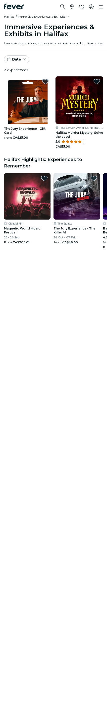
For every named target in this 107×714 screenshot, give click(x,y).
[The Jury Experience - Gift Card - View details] (28, 100)
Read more (95, 43)
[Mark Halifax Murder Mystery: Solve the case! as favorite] (97, 81)
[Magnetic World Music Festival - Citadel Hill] (27, 196)
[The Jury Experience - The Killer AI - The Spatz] (77, 196)
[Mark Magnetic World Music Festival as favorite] (44, 178)
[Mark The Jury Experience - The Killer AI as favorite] (94, 178)
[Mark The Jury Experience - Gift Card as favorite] (45, 81)
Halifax (9, 16)
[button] (44, 16)
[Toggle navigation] (101, 7)
